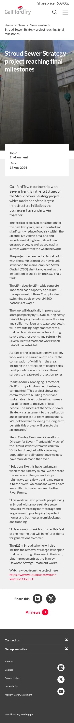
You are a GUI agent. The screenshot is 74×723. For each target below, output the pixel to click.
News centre (38, 25)
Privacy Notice (12, 678)
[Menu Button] (65, 12)
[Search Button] (54, 12)
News (21, 25)
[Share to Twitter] (51, 598)
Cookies (9, 669)
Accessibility (11, 686)
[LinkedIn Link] (61, 667)
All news (33, 612)
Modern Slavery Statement (18, 694)
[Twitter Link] (61, 679)
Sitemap (9, 661)
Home (9, 25)
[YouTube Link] (61, 691)
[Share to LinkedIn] (37, 598)
